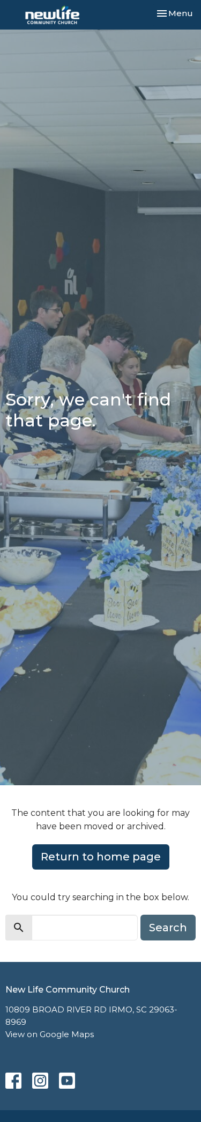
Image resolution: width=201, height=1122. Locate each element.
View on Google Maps (49, 1034)
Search (168, 927)
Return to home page (101, 856)
